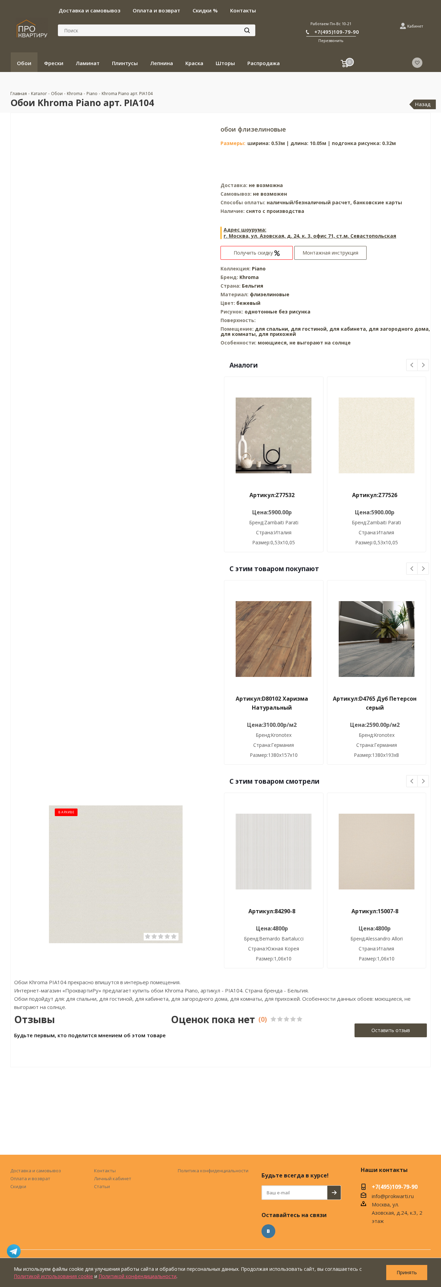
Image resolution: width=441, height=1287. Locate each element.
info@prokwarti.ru (393, 1196)
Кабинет (415, 26)
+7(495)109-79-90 (336, 31)
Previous (412, 365)
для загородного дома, (399, 329)
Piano (259, 268)
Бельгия (252, 285)
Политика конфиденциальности (213, 1170)
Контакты (105, 1170)
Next (423, 365)
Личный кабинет (112, 1178)
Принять (407, 1272)
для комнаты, (238, 334)
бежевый (248, 303)
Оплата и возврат (30, 1178)
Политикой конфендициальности (137, 1276)
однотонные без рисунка (277, 311)
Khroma (249, 277)
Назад (423, 104)
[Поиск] (247, 30)
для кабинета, (348, 329)
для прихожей (277, 334)
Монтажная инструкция (330, 252)
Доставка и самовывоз (35, 1170)
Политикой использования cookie (53, 1276)
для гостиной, (309, 329)
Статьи (102, 1186)
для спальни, (272, 329)
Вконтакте (268, 1231)
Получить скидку (254, 252)
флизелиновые (269, 294)
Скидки (18, 1186)
